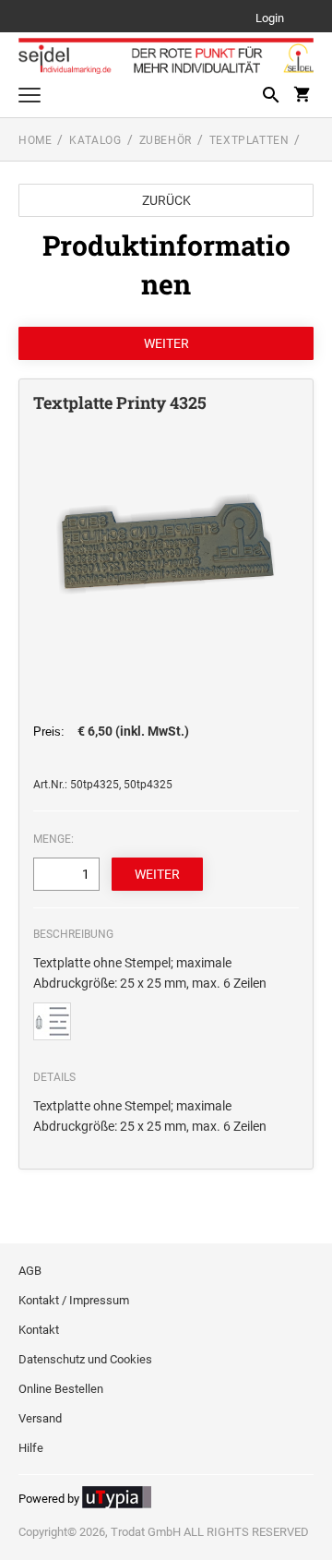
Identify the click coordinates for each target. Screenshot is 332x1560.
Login (269, 19)
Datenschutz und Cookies (85, 1359)
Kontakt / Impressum (73, 1300)
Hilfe (30, 1448)
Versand (40, 1418)
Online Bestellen (60, 1389)
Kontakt (38, 1330)
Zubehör (165, 140)
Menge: (53, 839)
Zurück (166, 200)
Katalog (95, 140)
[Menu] (29, 97)
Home (35, 140)
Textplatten (249, 140)
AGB (30, 1271)
